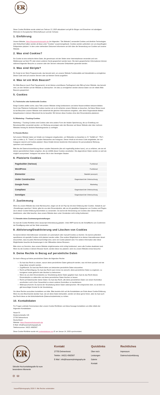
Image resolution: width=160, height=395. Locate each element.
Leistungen (113, 7)
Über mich (96, 7)
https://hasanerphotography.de (37, 41)
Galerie (128, 7)
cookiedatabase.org (46, 331)
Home (84, 7)
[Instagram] (14, 376)
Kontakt (141, 7)
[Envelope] (18, 376)
